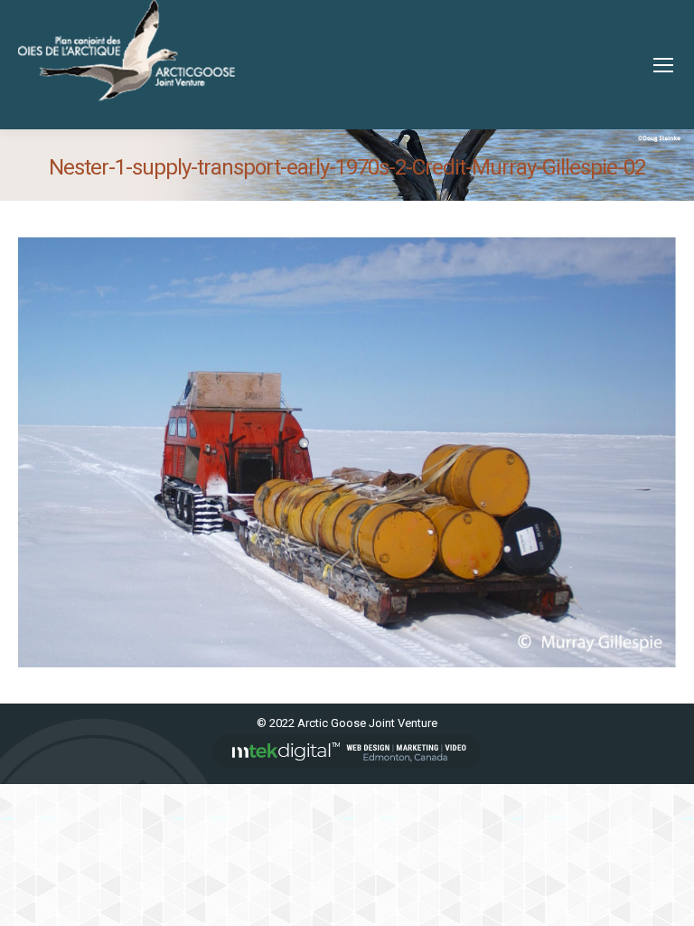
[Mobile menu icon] (663, 65)
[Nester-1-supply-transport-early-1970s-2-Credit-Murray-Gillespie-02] (347, 452)
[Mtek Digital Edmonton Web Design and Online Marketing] (347, 764)
